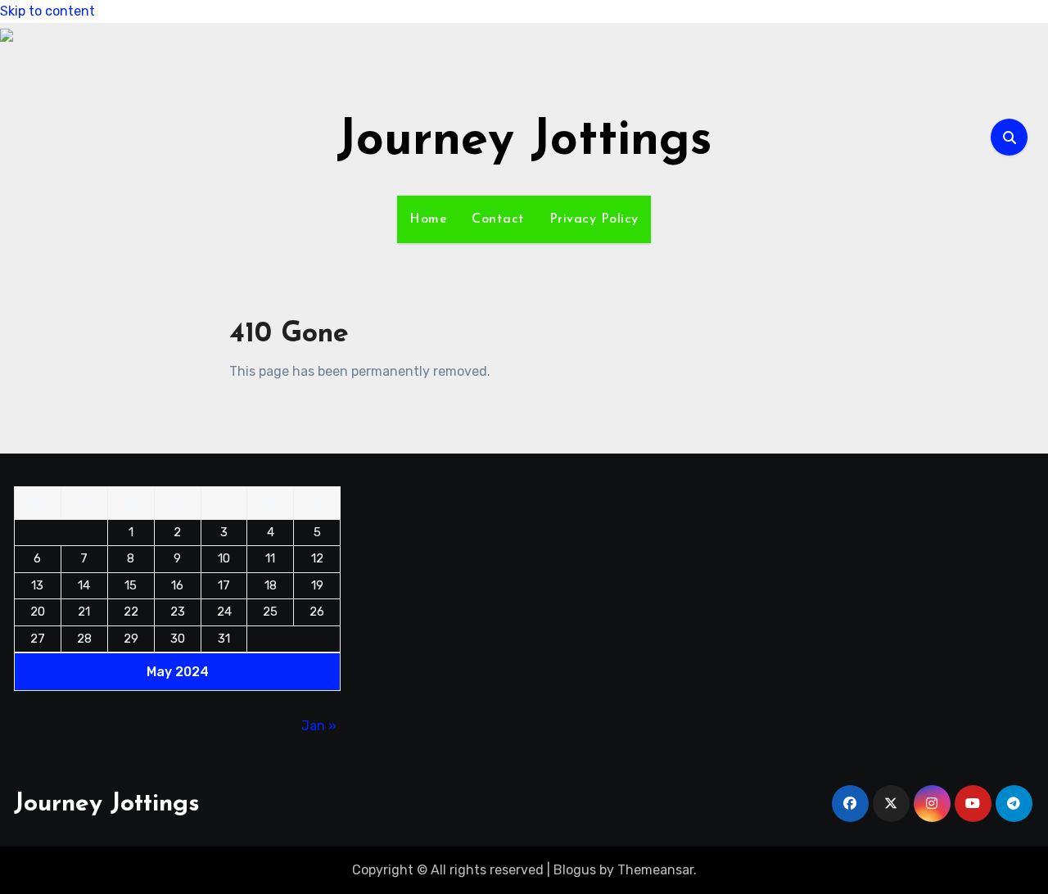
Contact (498, 219)
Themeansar (655, 870)
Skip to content (47, 11)
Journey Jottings (524, 141)
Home (428, 219)
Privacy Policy (594, 219)
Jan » (319, 726)
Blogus (574, 870)
